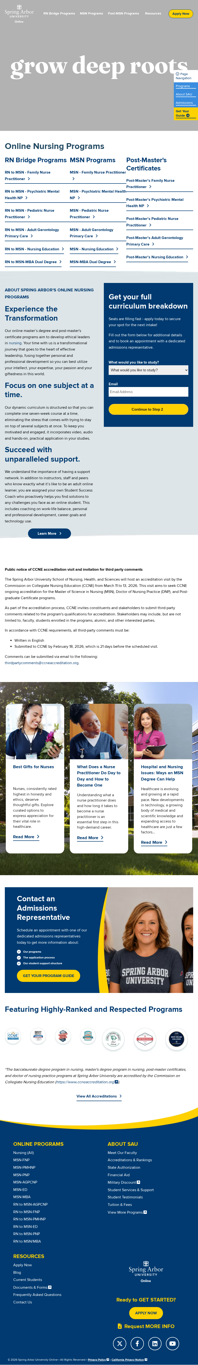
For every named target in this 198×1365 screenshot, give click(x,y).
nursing (15, 343)
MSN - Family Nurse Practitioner (98, 172)
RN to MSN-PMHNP (29, 1219)
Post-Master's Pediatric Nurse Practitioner (152, 222)
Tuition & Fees (120, 1204)
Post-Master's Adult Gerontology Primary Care (154, 241)
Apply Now (180, 14)
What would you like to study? (134, 362)
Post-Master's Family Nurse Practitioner (150, 184)
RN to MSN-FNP (26, 1212)
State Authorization (124, 1167)
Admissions (184, 103)
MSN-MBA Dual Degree (90, 262)
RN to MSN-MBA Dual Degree (31, 262)
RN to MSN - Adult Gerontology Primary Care (32, 233)
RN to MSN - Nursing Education (32, 249)
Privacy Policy (97, 1360)
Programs (183, 86)
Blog (17, 1272)
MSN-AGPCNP (25, 1182)
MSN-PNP (21, 1175)
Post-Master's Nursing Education (154, 257)
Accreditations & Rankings (130, 1160)
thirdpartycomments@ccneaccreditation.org (41, 663)
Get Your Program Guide (48, 975)
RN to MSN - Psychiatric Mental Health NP (32, 194)
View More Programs (125, 1212)
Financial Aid (119, 1175)
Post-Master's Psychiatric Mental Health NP (155, 203)
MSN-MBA (22, 1197)
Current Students (27, 1279)
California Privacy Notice (128, 1360)
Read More (23, 837)
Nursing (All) (23, 1152)
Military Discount (122, 1182)
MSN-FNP (21, 1160)
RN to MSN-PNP (26, 1233)
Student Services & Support (131, 1190)
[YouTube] (172, 1343)
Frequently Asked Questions (37, 1294)
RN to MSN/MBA (27, 1241)
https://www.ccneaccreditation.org (85, 1082)
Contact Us (22, 1302)
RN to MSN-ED (25, 1226)
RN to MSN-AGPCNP (30, 1204)
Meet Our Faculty (122, 1152)
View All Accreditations (97, 1096)
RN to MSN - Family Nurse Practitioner (27, 175)
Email (113, 384)
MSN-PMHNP (24, 1167)
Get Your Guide (182, 113)
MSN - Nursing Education (91, 249)
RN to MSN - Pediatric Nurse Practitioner (29, 213)
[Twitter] (119, 1343)
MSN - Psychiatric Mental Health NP (98, 194)
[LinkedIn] (155, 1343)
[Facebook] (137, 1343)
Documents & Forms (30, 1287)
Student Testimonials (125, 1197)
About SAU (184, 94)
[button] (49, 533)
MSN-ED (20, 1189)
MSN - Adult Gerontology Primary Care (91, 233)
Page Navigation (183, 76)
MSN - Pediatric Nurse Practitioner (89, 213)
